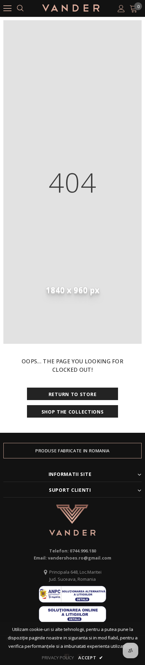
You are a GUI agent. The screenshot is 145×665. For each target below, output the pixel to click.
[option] (72, 450)
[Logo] (70, 8)
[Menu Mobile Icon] (7, 8)
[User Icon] (121, 8)
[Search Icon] (20, 8)
